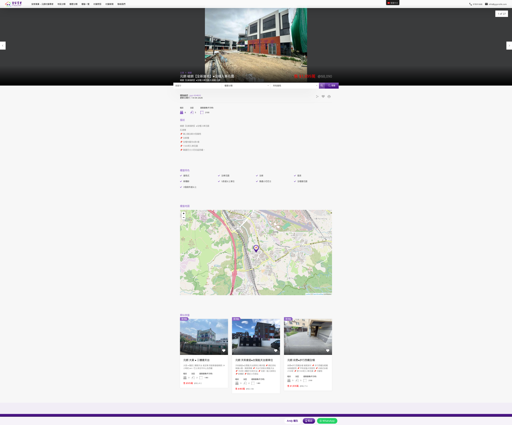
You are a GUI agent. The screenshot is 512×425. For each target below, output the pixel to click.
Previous (3, 46)
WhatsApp (328, 420)
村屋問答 (97, 4)
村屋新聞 (109, 4)
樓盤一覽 (85, 4)
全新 (261, 175)
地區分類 (61, 4)
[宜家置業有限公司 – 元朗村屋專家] (13, 6)
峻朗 (190, 72)
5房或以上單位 (228, 181)
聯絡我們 (121, 4)
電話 (309, 420)
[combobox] (246, 85)
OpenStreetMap (318, 294)
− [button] (184, 217)
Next (509, 46)
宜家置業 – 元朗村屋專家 (42, 4)
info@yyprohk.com (498, 4)
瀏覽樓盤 (204, 347)
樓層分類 (73, 4)
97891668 (477, 4)
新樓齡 (186, 181)
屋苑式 (186, 175)
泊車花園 (225, 175)
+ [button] (184, 213)
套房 (299, 175)
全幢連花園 (302, 181)
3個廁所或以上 (190, 187)
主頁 (182, 72)
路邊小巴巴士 (265, 181)
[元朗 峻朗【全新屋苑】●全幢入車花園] (256, 249)
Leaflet (308, 294)
